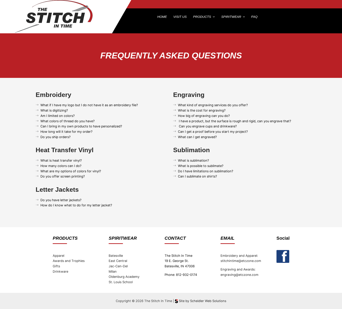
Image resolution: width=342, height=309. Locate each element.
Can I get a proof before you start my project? (213, 131)
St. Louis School (121, 282)
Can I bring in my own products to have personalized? (81, 126)
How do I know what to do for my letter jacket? (76, 205)
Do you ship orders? (55, 137)
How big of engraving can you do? (204, 116)
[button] (213, 16)
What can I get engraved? (197, 137)
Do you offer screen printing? (62, 176)
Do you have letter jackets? (60, 200)
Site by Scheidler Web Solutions (202, 301)
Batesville (116, 256)
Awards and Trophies (69, 261)
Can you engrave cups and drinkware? (207, 126)
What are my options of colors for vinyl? (70, 171)
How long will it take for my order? (66, 131)
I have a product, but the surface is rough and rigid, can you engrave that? (234, 121)
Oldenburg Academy (124, 277)
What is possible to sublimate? (200, 166)
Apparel (58, 256)
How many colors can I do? (60, 166)
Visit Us (180, 17)
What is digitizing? (54, 110)
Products (202, 17)
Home (162, 17)
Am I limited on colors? (57, 116)
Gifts (56, 266)
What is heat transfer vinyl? (61, 160)
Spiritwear (231, 17)
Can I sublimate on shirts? (197, 176)
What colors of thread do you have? (67, 121)
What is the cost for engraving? (202, 110)
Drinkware (60, 271)
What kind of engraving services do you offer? (213, 105)
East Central (118, 261)
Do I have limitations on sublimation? (205, 171)
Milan (113, 271)
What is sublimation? (193, 160)
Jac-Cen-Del (118, 266)
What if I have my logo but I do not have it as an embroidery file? (89, 105)
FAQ (254, 17)
